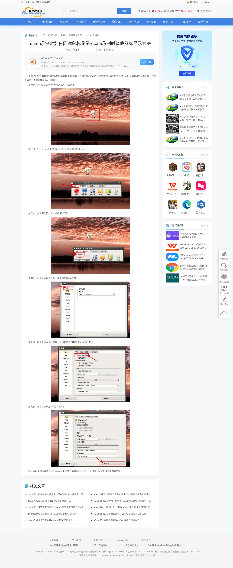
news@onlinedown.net (113, 555)
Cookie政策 (122, 540)
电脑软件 (47, 21)
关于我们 (76, 540)
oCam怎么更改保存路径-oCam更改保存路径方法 (118, 520)
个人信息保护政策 (130, 545)
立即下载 (146, 62)
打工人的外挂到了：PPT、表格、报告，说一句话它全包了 (193, 118)
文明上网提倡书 (99, 545)
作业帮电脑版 (187, 175)
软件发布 (206, 2)
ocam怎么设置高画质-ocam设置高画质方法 (49, 501)
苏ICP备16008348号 (113, 551)
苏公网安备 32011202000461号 (142, 551)
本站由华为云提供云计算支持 (140, 555)
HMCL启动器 (173, 175)
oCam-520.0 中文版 (52, 58)
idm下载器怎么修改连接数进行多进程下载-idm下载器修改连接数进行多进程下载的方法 (194, 108)
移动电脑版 (99, 21)
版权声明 (98, 540)
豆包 (196, 11)
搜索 (124, 11)
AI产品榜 (194, 2)
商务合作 (53, 540)
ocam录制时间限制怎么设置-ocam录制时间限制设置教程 (122, 507)
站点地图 (145, 540)
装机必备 (168, 21)
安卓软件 (65, 21)
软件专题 (134, 21)
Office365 (157, 11)
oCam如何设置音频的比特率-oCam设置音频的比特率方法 (122, 501)
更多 (203, 87)
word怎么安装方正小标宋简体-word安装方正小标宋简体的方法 (194, 278)
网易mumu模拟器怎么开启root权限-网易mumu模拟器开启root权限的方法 (193, 257)
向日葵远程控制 (201, 194)
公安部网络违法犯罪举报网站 (63, 545)
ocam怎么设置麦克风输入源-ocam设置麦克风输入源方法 (56, 507)
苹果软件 (82, 21)
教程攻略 (151, 21)
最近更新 (203, 21)
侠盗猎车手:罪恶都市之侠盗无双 (201, 175)
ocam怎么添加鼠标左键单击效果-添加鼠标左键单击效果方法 (56, 494)
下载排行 (186, 21)
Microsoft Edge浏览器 (187, 212)
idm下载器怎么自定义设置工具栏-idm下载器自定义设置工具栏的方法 (194, 140)
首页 (30, 21)
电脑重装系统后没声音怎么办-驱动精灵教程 (193, 236)
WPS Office (181, 11)
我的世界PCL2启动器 (201, 212)
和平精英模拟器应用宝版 (173, 212)
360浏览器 (168, 11)
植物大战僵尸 (187, 194)
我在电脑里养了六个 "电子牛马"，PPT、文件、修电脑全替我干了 (194, 129)
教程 (63, 35)
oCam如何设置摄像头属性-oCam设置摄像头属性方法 (120, 513)
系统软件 (116, 21)
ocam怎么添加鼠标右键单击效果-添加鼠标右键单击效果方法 (122, 494)
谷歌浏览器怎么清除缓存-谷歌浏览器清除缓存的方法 (193, 267)
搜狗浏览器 (206, 11)
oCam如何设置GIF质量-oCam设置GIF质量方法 (51, 520)
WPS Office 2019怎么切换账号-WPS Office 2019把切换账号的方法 (193, 246)
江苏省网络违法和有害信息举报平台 (163, 545)
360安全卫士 (144, 11)
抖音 (190, 11)
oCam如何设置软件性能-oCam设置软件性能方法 (52, 513)
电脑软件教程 (75, 35)
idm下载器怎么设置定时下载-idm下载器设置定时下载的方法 (193, 97)
